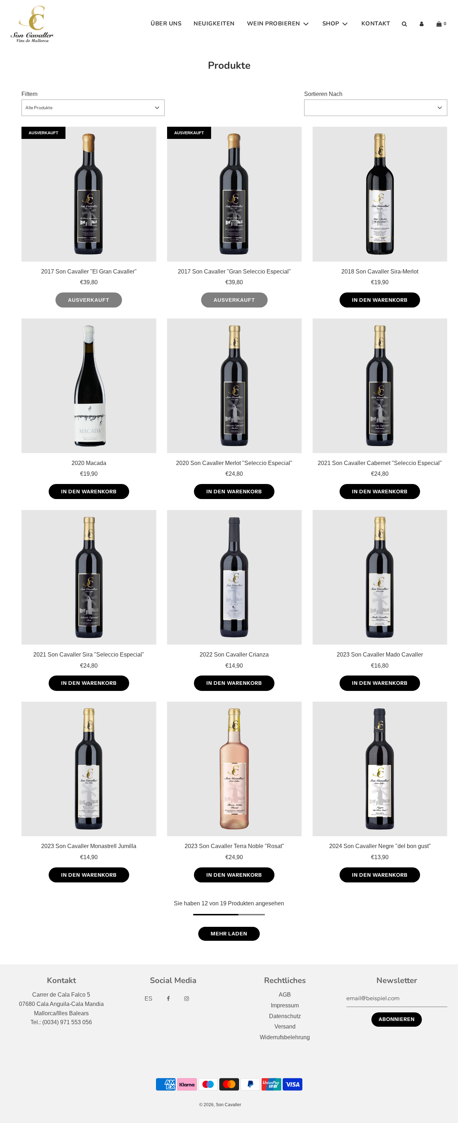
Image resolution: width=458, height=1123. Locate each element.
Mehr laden (229, 933)
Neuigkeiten (214, 24)
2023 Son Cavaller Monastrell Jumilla (88, 846)
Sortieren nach (323, 94)
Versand (285, 1026)
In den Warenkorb (380, 300)
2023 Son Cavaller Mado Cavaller (380, 655)
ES (148, 999)
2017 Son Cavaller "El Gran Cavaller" (89, 271)
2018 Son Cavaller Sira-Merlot (379, 271)
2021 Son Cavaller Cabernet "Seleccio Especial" (380, 463)
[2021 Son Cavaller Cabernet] (379, 385)
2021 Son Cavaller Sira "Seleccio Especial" (88, 655)
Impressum (285, 1005)
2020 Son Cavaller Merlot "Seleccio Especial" (234, 463)
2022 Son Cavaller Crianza (234, 655)
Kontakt (375, 24)
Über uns (166, 24)
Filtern (29, 94)
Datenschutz (285, 1016)
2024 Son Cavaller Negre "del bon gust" (380, 846)
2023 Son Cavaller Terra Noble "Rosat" (234, 846)
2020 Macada (89, 463)
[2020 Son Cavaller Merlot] (234, 385)
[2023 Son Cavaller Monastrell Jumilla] (88, 769)
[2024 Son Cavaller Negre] (379, 769)
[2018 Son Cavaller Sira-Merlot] (379, 194)
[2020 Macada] (88, 385)
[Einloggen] (421, 23)
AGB (285, 995)
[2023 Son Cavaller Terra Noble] (234, 769)
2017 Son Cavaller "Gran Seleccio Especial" (234, 271)
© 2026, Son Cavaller (220, 1104)
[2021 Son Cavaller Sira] (88, 577)
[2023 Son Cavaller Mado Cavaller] (379, 577)
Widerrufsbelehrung (285, 1037)
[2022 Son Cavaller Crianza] (234, 577)
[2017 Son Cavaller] (88, 194)
